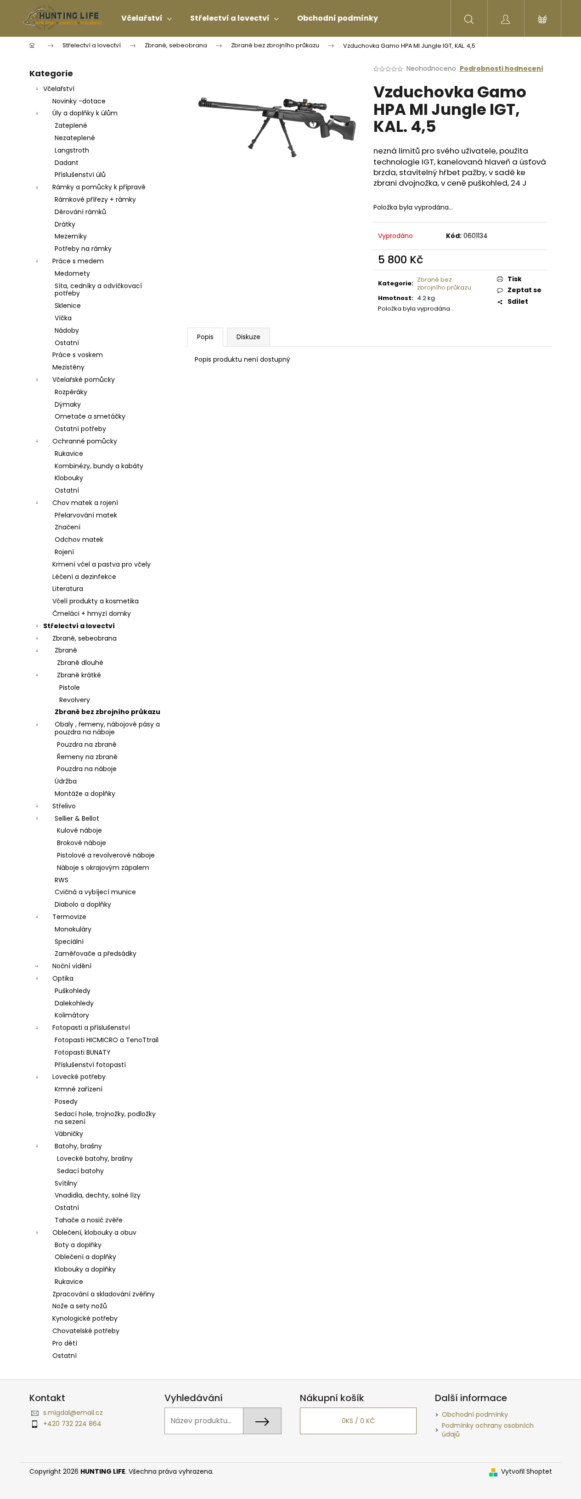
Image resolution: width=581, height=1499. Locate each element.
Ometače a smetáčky (90, 416)
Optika (62, 978)
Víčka (63, 318)
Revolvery (74, 699)
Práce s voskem (77, 354)
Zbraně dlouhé (80, 662)
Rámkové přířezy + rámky (95, 199)
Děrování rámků (80, 211)
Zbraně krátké (79, 675)
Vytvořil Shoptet (526, 1471)
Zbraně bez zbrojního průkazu (107, 711)
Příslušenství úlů (80, 174)
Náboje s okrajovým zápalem (103, 867)
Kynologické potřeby (85, 1318)
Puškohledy (72, 990)
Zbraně (66, 650)
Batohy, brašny (78, 1146)
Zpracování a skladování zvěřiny (103, 1294)
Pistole (69, 687)
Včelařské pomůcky (83, 379)
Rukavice (69, 453)
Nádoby (67, 330)
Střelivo (64, 806)
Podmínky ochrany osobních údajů (488, 1430)
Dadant (67, 162)
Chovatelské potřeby (85, 1330)
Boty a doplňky (78, 1244)
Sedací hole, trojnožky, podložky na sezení (105, 1117)
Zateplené (71, 125)
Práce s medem (78, 261)
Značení (67, 527)
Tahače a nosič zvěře (89, 1220)
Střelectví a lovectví (79, 625)
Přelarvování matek (86, 515)
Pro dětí (64, 1343)
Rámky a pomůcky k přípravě (99, 187)
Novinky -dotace (79, 101)
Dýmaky (68, 404)
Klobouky (69, 478)
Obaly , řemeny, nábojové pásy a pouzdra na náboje (107, 728)
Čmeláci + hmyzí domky (91, 613)
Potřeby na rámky (83, 248)
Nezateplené (75, 137)
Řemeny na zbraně (87, 756)
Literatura (67, 588)
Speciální (69, 941)
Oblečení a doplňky (85, 1256)
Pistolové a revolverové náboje (106, 855)
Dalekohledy (74, 1003)
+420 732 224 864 (72, 1423)
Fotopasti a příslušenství (91, 1027)
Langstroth (72, 150)
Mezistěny (68, 367)
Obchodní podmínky (475, 1414)
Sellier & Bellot (77, 818)
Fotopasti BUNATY (83, 1052)
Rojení (64, 551)
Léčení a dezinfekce (84, 576)
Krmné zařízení (78, 1089)
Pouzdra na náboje (87, 768)
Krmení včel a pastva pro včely (101, 564)
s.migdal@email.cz (73, 1412)
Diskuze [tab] (248, 336)
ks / (358, 1420)
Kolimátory (72, 1015)
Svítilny (66, 1183)
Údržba (66, 781)
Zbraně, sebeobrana (84, 638)
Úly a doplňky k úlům (85, 113)
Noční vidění (71, 966)
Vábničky (69, 1133)
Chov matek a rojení (85, 502)
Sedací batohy (80, 1170)
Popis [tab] (205, 336)
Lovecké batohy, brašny (95, 1158)
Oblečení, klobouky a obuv (94, 1232)
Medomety (72, 273)
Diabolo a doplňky (83, 904)
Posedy (66, 1101)
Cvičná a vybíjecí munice (95, 892)
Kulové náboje (79, 830)
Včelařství (58, 88)
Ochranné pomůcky (84, 441)
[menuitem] (146, 18)
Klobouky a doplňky (85, 1269)
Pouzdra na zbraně (87, 744)
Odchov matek (79, 539)
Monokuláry (73, 929)
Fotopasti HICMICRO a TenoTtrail (106, 1040)
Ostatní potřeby (80, 428)
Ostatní (67, 342)
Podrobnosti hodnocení (501, 68)
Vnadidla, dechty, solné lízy (98, 1195)
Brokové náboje (81, 842)
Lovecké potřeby (79, 1076)
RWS (61, 880)
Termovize (69, 916)
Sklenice (68, 305)
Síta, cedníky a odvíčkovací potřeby (98, 289)
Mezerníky (71, 236)
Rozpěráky (71, 392)
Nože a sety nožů (79, 1306)
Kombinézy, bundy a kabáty (99, 466)
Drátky (65, 224)
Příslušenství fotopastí (90, 1064)
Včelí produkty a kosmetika (95, 601)
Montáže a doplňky (85, 793)
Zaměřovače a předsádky (95, 953)
